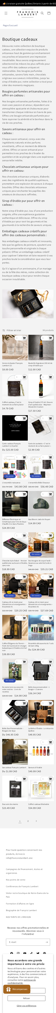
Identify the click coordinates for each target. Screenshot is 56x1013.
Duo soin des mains (10, 804)
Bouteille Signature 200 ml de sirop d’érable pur (40, 364)
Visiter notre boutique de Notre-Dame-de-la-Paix (27, 895)
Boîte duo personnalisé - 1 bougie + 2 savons (39, 688)
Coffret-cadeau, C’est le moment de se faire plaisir (13, 403)
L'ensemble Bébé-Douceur (39, 482)
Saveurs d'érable (35, 767)
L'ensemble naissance (11, 482)
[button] (6, 13)
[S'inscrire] (46, 942)
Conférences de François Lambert (22, 886)
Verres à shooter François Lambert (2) (12, 364)
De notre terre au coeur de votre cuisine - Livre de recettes (12, 689)
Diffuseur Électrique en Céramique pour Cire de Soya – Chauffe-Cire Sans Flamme (14, 521)
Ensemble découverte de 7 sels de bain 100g (41, 644)
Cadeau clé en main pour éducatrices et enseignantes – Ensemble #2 (40, 604)
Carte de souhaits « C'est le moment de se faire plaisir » (39, 444)
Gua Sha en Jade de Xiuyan (39, 519)
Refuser (26, 998)
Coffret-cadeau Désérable (38, 804)
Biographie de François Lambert (21, 910)
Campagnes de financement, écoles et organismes (24, 871)
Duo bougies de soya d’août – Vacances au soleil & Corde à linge (40, 562)
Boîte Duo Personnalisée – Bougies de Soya (13, 729)
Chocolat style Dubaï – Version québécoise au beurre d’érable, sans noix (15, 562)
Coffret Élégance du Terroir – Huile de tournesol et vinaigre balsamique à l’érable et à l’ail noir (14, 646)
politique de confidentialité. (22, 981)
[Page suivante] (36, 821)
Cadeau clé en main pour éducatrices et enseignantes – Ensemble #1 (14, 604)
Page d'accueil (10, 25)
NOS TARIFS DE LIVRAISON (18, 917)
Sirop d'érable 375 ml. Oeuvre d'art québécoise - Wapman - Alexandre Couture (40, 404)
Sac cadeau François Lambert (14, 767)
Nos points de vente (15, 879)
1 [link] (20, 821)
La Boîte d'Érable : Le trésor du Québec (40, 729)
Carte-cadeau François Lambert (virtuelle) (11, 444)
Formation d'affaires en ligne (20, 903)
